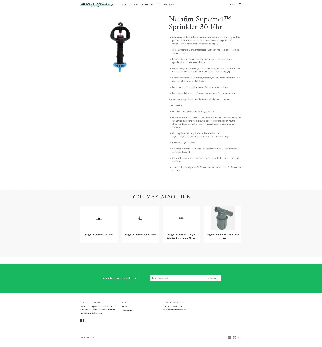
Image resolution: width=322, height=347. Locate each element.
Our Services (147, 5)
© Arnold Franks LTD (87, 337)
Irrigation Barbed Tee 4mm (99, 234)
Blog (159, 5)
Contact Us (169, 5)
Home (123, 5)
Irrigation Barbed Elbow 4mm (140, 234)
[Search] (240, 5)
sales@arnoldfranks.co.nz (174, 309)
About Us (133, 5)
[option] (119, 47)
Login (232, 5)
